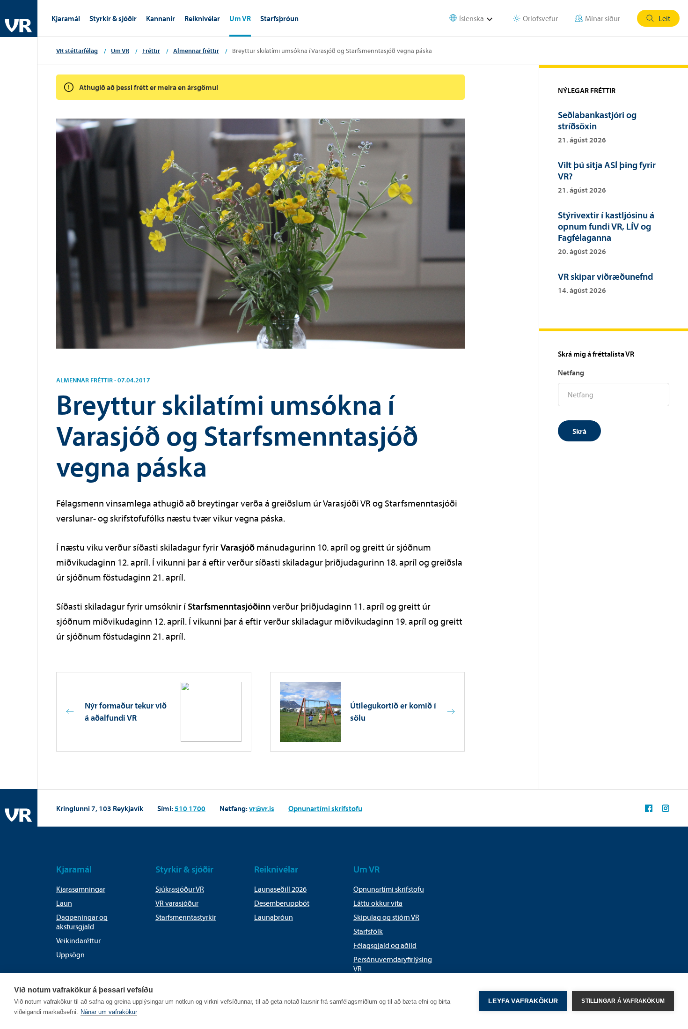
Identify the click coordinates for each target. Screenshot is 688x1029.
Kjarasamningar (80, 889)
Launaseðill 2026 (280, 889)
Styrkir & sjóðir (113, 18)
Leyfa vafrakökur (523, 1001)
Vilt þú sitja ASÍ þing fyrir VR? (607, 170)
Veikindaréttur (78, 940)
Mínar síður (602, 18)
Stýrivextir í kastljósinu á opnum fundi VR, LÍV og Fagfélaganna (606, 226)
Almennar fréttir (196, 50)
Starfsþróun (279, 18)
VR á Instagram (665, 808)
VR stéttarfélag (77, 50)
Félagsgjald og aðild (385, 945)
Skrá (579, 431)
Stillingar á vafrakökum (623, 1001)
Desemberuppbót (281, 903)
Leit (664, 18)
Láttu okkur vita (378, 903)
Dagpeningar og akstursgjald (82, 921)
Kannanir (160, 18)
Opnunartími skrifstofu (325, 808)
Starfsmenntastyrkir (185, 917)
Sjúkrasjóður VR (179, 889)
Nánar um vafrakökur (109, 1011)
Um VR (240, 18)
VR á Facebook (648, 808)
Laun (64, 903)
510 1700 (190, 808)
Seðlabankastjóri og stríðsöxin (597, 120)
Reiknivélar (202, 18)
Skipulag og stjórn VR (386, 917)
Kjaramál (65, 18)
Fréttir (151, 50)
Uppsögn (70, 954)
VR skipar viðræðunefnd (605, 276)
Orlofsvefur (540, 18)
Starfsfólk (368, 931)
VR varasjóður (176, 903)
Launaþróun (273, 917)
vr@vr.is (261, 808)
